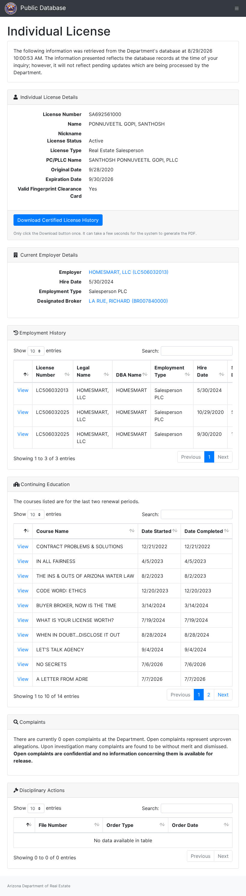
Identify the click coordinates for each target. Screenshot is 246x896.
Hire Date (202, 371)
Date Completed (203, 531)
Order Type (120, 825)
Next (223, 695)
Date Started (156, 531)
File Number (53, 825)
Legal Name (84, 371)
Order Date (185, 825)
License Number (45, 371)
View (22, 390)
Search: (150, 351)
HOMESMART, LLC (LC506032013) (129, 272)
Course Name (52, 531)
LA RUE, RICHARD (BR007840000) (128, 301)
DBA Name (129, 375)
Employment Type (169, 371)
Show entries (37, 350)
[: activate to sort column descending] (23, 371)
